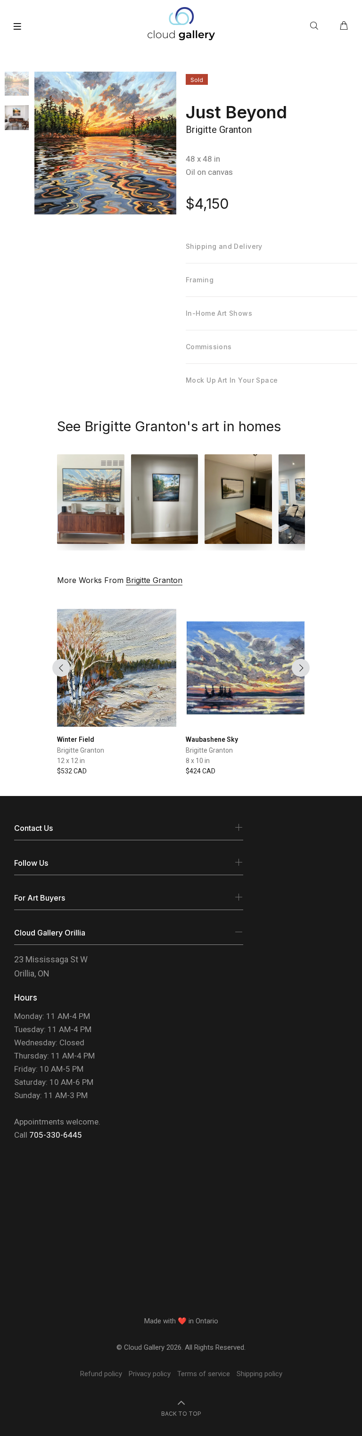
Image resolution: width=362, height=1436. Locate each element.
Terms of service (203, 1374)
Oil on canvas (209, 172)
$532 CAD (72, 771)
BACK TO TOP (181, 1413)
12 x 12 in (71, 760)
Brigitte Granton (219, 129)
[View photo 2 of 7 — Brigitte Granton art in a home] (164, 499)
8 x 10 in (198, 760)
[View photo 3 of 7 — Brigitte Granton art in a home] (238, 499)
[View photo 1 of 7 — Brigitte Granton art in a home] (90, 499)
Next (301, 668)
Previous (61, 668)
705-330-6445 (55, 1135)
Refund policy (101, 1374)
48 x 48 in (203, 159)
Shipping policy (259, 1374)
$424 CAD (200, 771)
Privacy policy (150, 1374)
